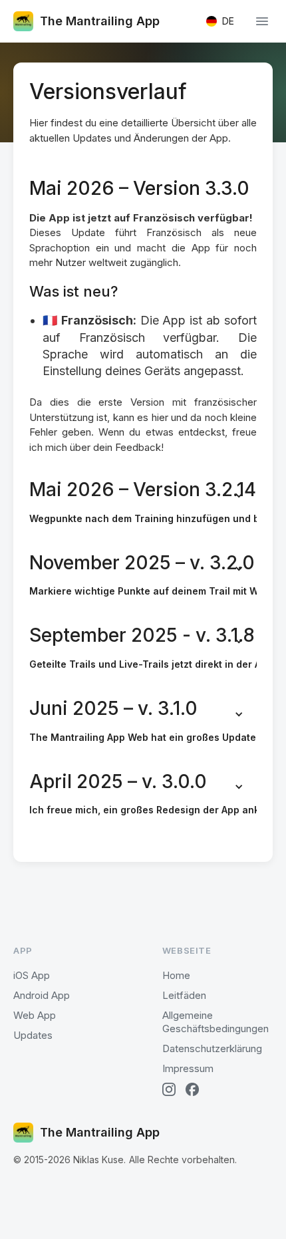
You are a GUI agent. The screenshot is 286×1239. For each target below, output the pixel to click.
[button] (219, 21)
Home (176, 975)
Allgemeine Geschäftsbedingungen (215, 1022)
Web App (34, 1015)
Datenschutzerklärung (212, 1048)
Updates (33, 1035)
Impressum (188, 1068)
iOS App (31, 975)
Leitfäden (184, 995)
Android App (41, 995)
